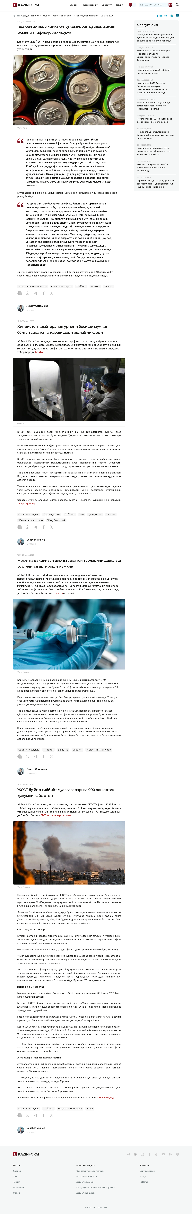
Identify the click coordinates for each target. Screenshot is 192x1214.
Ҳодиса (46, 15)
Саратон (110, 514)
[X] (51, 293)
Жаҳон (16, 1193)
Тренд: (16, 16)
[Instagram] (19, 293)
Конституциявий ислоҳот (85, 15)
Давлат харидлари (85, 1193)
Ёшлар (108, 286)
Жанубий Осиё (56, 520)
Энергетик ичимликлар (32, 286)
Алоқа (143, 1176)
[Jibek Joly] (163, 15)
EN (155, 4)
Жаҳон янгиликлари (30, 520)
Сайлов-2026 (106, 15)
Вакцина (63, 749)
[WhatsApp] (27, 293)
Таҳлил (119, 5)
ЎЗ (170, 4)
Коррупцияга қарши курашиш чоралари (95, 1187)
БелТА (38, 352)
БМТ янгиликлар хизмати (56, 815)
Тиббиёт (81, 286)
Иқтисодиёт (19, 1187)
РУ (150, 4)
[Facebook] (43, 293)
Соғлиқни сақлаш (61, 286)
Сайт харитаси (147, 1171)
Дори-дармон (52, 514)
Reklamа (144, 1182)
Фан (81, 514)
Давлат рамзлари (85, 1182)
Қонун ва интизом (62, 15)
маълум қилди (107, 1097)
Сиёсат (17, 1176)
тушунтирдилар (26, 503)
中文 (160, 4)
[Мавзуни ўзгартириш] (132, 5)
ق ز (165, 4)
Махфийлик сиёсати (86, 1176)
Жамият (95, 286)
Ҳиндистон (94, 514)
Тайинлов (36, 15)
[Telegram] (35, 293)
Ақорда (25, 15)
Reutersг (58, 593)
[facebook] (149, 1154)
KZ (141, 4)
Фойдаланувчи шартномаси (90, 1171)
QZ (146, 4)
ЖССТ (90, 1108)
